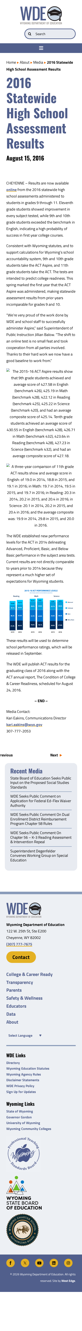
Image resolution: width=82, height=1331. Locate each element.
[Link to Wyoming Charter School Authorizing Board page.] (41, 1230)
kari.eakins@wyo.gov (24, 724)
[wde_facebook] (10, 1260)
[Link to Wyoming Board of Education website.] (41, 1192)
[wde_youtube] (39, 1260)
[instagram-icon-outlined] (68, 1260)
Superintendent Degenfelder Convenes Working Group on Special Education (39, 856)
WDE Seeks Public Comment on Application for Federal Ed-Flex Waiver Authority (40, 801)
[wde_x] (25, 1260)
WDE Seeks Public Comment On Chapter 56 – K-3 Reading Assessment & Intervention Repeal (40, 838)
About (24, 62)
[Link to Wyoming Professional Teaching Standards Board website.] (41, 1154)
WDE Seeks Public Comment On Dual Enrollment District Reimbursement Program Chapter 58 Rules (39, 819)
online (11, 189)
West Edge (68, 1280)
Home (11, 62)
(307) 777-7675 (19, 944)
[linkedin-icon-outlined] (54, 1260)
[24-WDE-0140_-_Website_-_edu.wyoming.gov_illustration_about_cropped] (23, 904)
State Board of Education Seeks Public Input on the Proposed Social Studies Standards (40, 783)
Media (38, 62)
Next (54, 755)
